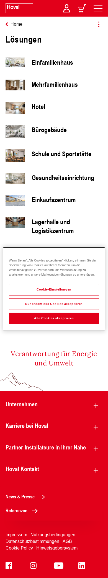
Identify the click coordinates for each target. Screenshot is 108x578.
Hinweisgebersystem (57, 548)
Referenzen (16, 510)
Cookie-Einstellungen (54, 289)
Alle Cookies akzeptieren (54, 318)
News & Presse (20, 496)
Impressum (16, 534)
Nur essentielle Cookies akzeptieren (54, 303)
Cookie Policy (19, 548)
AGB (67, 541)
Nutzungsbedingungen (52, 534)
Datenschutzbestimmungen (32, 541)
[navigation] (98, 8)
